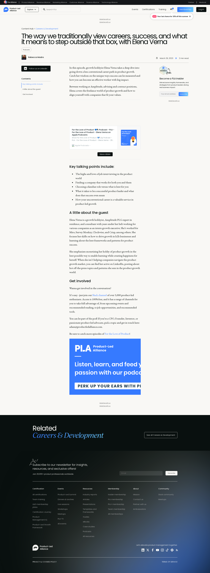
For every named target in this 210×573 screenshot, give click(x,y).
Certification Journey (42, 512)
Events (135, 9)
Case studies (89, 526)
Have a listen (105, 154)
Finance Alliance (92, 2)
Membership (185, 9)
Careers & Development (46, 28)
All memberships (115, 514)
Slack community (166, 494)
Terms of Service (169, 561)
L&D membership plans (40, 505)
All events (62, 523)
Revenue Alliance (43, 2)
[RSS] (176, 550)
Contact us (138, 499)
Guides (86, 517)
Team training (39, 499)
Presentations (89, 504)
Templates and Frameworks (89, 510)
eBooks (86, 521)
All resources (88, 536)
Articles (86, 499)
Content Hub (27, 28)
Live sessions (63, 504)
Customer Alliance (77, 2)
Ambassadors (139, 509)
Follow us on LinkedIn (38, 68)
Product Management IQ (40, 518)
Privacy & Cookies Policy (45, 561)
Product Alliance (28, 2)
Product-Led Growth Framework (42, 526)
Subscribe (183, 94)
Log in (201, 9)
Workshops (63, 509)
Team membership (116, 509)
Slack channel (99, 295)
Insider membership (117, 494)
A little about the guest (31, 89)
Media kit (202, 2)
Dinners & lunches (66, 499)
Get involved (28, 94)
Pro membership (115, 499)
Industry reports (90, 494)
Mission (136, 494)
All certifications (40, 494)
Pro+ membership (116, 504)
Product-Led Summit (67, 494)
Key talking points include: (33, 84)
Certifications (148, 9)
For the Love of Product (117, 333)
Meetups (62, 514)
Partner (191, 2)
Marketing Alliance (60, 2)
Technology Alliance (110, 2)
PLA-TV (61, 519)
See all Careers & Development (161, 435)
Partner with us (139, 504)
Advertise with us (105, 19)
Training (162, 9)
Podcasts (26, 50)
